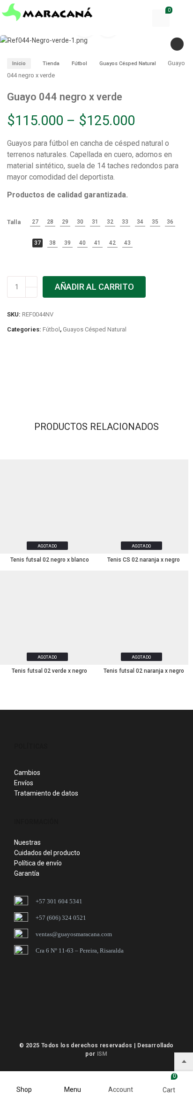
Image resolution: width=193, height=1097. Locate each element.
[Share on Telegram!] (57, 370)
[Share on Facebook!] (9, 370)
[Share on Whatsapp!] (73, 370)
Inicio (19, 63)
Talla (14, 221)
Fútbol (79, 63)
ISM (102, 1054)
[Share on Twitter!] (41, 370)
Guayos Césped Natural (127, 63)
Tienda (51, 63)
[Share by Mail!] (25, 370)
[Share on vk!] (105, 370)
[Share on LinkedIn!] (89, 370)
